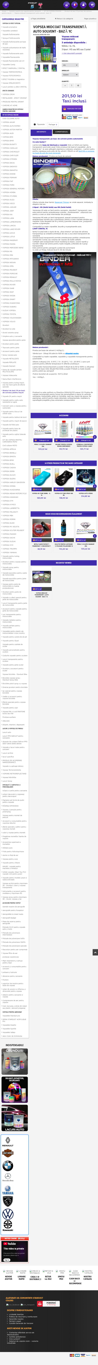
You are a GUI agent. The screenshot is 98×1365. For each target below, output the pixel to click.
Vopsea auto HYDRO (86, 493)
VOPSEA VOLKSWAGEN (12, 318)
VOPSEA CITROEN (10, 159)
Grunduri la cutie (9, 329)
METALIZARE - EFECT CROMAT (15, 98)
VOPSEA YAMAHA (10, 552)
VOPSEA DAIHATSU (10, 170)
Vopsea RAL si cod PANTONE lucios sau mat (14, 712)
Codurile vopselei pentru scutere (15, 656)
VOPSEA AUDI (8, 133)
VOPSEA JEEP (8, 211)
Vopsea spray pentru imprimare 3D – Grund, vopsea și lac (15, 898)
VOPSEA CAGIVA (9, 468)
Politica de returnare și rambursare (23, 1317)
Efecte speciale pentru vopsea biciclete (14, 703)
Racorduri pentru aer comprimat (15, 950)
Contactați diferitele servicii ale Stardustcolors (20, 1334)
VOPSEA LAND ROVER (11, 229)
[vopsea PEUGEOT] (14, 1201)
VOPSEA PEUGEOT (10, 270)
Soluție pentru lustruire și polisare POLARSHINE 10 (64, 545)
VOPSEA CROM (9, 94)
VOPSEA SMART (9, 299)
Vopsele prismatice (10, 27)
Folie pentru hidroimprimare (13, 852)
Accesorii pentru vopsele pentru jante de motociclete (15, 610)
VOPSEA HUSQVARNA (11, 490)
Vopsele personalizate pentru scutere (14, 651)
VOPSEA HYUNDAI (10, 196)
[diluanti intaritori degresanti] (15, 1089)
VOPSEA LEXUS (9, 233)
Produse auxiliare (9, 717)
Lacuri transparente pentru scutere (13, 660)
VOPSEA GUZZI (8, 523)
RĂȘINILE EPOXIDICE (11, 806)
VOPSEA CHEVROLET (11, 152)
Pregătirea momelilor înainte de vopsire (14, 837)
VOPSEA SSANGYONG (11, 303)
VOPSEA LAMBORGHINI (12, 222)
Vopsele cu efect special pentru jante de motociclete (14, 598)
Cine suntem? (14, 1339)
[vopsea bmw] (14, 1166)
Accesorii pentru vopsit (12, 903)
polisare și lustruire (10, 972)
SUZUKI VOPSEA (9, 310)
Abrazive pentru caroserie (12, 976)
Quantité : (65, 81)
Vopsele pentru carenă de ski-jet (15, 637)
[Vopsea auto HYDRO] (86, 477)
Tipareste (41, 124)
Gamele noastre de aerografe (14, 907)
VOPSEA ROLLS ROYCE (12, 281)
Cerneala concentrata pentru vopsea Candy (84, 445)
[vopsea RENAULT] (14, 1141)
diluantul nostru (72, 353)
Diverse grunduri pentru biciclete (15, 687)
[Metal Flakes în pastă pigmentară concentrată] (41, 528)
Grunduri (6, 325)
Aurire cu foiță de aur (10, 855)
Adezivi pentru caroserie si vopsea (13, 996)
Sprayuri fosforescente (11, 38)
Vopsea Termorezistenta (12, 770)
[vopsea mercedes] (14, 1177)
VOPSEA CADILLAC (10, 148)
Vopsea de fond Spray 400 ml (64, 494)
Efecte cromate (8, 91)
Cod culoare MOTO (10, 445)
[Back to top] (95, 952)
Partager (52, 124)
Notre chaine (11, 1238)
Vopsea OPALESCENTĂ (11, 83)
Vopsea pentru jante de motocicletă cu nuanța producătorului (11, 586)
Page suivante (89, 19)
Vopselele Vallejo (9, 1032)
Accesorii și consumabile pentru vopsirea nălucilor (15, 822)
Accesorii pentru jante (11, 351)
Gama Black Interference (12, 379)
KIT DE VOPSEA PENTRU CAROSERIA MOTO (12, 441)
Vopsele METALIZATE (11, 359)
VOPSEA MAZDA (9, 244)
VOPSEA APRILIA (9, 449)
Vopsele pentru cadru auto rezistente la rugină (13, 401)
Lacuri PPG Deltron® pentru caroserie (13, 737)
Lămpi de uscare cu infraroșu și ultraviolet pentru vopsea (14, 990)
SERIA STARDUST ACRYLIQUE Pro (14, 1020)
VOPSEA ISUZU (8, 200)
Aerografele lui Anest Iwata (13, 914)
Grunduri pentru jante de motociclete (12, 593)
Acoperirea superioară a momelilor (12, 843)
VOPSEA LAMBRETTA (11, 508)
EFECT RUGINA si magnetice (13, 79)
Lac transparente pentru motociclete (12, 615)
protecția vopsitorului (11, 957)
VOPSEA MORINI (9, 519)
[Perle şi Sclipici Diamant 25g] (86, 528)
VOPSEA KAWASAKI (10, 497)
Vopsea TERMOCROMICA (12, 72)
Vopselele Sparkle (9, 1029)
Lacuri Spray (7, 781)
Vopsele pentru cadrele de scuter (13, 645)
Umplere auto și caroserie (12, 336)
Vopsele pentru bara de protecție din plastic (11, 429)
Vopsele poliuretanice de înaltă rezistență (14, 49)
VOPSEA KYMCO (9, 504)
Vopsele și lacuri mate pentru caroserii (13, 748)
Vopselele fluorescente (11, 57)
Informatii (41, 132)
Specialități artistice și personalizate (11, 786)
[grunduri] (15, 1061)
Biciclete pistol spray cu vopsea (15, 684)
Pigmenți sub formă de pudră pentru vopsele (13, 801)
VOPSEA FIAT (8, 181)
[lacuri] (15, 1118)
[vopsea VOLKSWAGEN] (14, 1214)
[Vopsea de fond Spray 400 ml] (63, 477)
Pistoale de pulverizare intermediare (11, 934)
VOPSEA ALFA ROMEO (11, 126)
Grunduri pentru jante (11, 344)
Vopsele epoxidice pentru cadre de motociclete (15, 574)
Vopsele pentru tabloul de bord (14, 417)
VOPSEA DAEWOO (10, 166)
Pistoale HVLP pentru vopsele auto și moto (14, 928)
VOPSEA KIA (7, 214)
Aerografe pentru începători (13, 910)
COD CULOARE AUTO (11, 118)
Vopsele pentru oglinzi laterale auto (14, 435)
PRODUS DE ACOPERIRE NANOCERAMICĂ (12, 761)
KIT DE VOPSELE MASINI (10, 115)
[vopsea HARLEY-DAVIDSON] (14, 1153)
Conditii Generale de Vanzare (21, 1323)
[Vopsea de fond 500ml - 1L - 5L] (41, 477)
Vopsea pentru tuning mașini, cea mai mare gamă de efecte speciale (14, 385)
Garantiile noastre (16, 1319)
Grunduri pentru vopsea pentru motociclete (14, 563)
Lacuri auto (7, 732)
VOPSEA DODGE (9, 174)
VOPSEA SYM (8, 545)
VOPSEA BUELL (9, 464)
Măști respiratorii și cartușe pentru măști (12, 962)
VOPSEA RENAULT (10, 277)
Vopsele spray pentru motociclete (11, 568)
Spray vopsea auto (10, 355)
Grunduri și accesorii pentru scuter (13, 670)
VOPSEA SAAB (8, 288)
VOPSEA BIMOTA (9, 457)
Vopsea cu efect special (11, 23)
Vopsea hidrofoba (9, 777)
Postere (5, 980)
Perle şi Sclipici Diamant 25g (43, 445)
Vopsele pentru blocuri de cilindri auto (12, 412)
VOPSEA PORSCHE (10, 274)
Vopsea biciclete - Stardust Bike (15, 674)
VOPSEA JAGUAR (9, 207)
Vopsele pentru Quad (11, 641)
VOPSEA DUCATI (9, 475)
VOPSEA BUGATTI (10, 144)
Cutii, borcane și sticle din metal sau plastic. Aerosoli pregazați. (15, 1007)
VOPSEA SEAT (8, 292)
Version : (65, 61)
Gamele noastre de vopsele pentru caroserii (13, 110)
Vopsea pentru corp (10, 859)
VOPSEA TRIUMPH (10, 549)
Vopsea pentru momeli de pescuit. (12, 816)
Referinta (36, 34)
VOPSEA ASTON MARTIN (12, 130)
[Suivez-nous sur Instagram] (28, 1305)
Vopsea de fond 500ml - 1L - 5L (41, 494)
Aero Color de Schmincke (12, 1036)
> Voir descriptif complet (72, 53)
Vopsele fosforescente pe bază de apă (14, 43)
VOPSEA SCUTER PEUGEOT (13, 530)
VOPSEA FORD (8, 185)
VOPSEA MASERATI (10, 240)
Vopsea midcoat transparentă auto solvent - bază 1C (42, 595)
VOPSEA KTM (8, 501)
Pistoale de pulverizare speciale (15, 946)
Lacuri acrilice (8, 753)
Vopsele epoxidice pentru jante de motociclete (14, 579)
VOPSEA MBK (8, 516)
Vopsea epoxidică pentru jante (14, 340)
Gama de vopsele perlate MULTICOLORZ (12, 371)
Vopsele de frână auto (11, 425)
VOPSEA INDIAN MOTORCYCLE (15, 493)
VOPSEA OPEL (8, 266)
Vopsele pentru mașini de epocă (15, 421)
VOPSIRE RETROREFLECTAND (14, 774)
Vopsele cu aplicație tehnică (13, 766)
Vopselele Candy (9, 65)
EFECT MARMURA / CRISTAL (14, 68)
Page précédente (38, 19)
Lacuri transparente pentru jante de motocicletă (15, 604)
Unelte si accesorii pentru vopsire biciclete (12, 697)
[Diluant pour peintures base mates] (63, 429)
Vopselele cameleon (10, 31)
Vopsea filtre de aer (10, 953)
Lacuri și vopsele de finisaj (13, 728)
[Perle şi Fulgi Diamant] (43, 429)
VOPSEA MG (7, 251)
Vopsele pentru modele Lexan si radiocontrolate (15, 879)
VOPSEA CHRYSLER (10, 155)
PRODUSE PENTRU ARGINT (13, 102)
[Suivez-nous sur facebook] (13, 1305)
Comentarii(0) (61, 132)
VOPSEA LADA (8, 218)
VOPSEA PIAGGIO (9, 534)
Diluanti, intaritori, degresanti (13, 725)
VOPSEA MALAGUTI (10, 512)
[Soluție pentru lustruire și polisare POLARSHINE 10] (63, 528)
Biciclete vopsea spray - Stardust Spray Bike (12, 679)
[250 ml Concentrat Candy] (84, 429)
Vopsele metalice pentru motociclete (12, 621)
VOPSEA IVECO (9, 203)
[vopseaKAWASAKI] (14, 1225)
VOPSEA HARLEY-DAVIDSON (14, 482)
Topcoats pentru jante (11, 348)
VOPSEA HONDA (9, 192)
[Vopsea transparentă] (45, 49)
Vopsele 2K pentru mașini (12, 396)
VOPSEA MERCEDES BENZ (13, 248)
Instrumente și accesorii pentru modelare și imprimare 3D (14, 892)
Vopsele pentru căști (10, 708)
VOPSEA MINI (8, 255)
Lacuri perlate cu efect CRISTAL (15, 87)
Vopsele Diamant (9, 366)
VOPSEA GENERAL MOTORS (13, 189)
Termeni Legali (15, 1321)
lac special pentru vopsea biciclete (12, 692)
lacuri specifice (8, 757)
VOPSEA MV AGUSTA (11, 527)
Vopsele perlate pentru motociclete (11, 627)
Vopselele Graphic (9, 1025)
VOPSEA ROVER (9, 285)
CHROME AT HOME (10, 105)
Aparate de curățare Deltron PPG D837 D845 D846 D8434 (15, 743)
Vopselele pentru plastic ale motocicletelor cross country (14, 632)
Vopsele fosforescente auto (13, 53)
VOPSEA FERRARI (10, 178)
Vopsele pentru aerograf (12, 1012)
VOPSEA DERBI (9, 471)
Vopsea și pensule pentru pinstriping (12, 811)
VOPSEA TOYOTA (9, 314)
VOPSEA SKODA (9, 296)
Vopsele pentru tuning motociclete (11, 557)
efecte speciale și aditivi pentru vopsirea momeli (14, 828)
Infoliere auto (8, 848)
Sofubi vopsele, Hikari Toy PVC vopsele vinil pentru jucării (14, 873)
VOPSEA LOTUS (9, 237)
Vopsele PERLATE (9, 362)
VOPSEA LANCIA (9, 226)
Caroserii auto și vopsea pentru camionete (14, 407)
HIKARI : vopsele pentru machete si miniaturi (12, 867)
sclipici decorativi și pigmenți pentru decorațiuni (13, 795)
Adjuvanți (6, 721)
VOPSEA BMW (8, 141)
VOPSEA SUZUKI (9, 541)
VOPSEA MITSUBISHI (11, 259)
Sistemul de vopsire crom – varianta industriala (22, 1342)
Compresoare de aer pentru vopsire (13, 1001)
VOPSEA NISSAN (9, 262)
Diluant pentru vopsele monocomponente (63, 445)
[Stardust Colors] (35, 5)
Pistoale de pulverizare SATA (13, 938)
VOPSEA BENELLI (9, 453)
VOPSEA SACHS (9, 538)
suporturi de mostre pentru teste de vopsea (13, 984)
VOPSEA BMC (8, 137)
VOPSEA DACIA (9, 163)
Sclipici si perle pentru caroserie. (15, 791)
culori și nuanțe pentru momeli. (14, 833)
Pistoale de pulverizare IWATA (14, 942)
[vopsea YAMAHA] (14, 1190)
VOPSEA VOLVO (9, 321)
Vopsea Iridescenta (10, 375)
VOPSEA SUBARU (9, 307)
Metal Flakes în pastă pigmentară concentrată (41, 545)
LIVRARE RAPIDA (16, 1314)
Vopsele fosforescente (11, 34)
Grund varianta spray (11, 333)
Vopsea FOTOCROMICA (12, 76)
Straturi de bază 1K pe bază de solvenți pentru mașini (14, 391)
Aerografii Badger (9, 918)
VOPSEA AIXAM (9, 122)
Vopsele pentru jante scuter (13, 665)
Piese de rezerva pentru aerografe (12, 922)
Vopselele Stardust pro (11, 1016)
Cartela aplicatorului (17, 1337)
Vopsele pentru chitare (11, 863)
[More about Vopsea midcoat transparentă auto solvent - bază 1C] (41, 577)
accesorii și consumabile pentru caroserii (14, 968)
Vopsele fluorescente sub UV (13, 61)
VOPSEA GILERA (9, 479)
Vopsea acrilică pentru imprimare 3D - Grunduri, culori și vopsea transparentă (15, 885)
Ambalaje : (66, 71)
